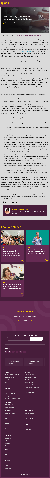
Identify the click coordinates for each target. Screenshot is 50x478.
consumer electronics (26, 51)
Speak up (7, 396)
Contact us (25, 320)
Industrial (7, 423)
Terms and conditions (30, 432)
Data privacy (7, 443)
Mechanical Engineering (30, 385)
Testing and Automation (30, 395)
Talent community (29, 418)
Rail (5, 428)
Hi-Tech (6, 418)
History (6, 382)
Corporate (7, 379)
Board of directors (9, 404)
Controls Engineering (30, 392)
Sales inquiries (8, 438)
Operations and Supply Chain (32, 387)
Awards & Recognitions (10, 377)
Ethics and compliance (10, 393)
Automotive (7, 416)
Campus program (29, 421)
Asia (6, 463)
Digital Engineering (29, 382)
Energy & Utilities (9, 421)
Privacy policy (28, 427)
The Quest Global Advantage (12, 374)
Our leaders (8, 402)
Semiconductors (8, 431)
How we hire (28, 416)
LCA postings (8, 445)
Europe (6, 465)
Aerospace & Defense (10, 413)
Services (27, 372)
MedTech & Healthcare (10, 426)
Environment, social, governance (12, 398)
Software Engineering (30, 374)
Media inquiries (8, 440)
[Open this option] (39, 3)
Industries (8, 410)
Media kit (7, 454)
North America (8, 468)
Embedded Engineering (30, 377)
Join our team (29, 410)
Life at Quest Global (29, 413)
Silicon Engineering (29, 379)
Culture (6, 391)
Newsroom (7, 452)
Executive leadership (9, 407)
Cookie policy (28, 429)
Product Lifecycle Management (32, 390)
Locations (7, 385)
